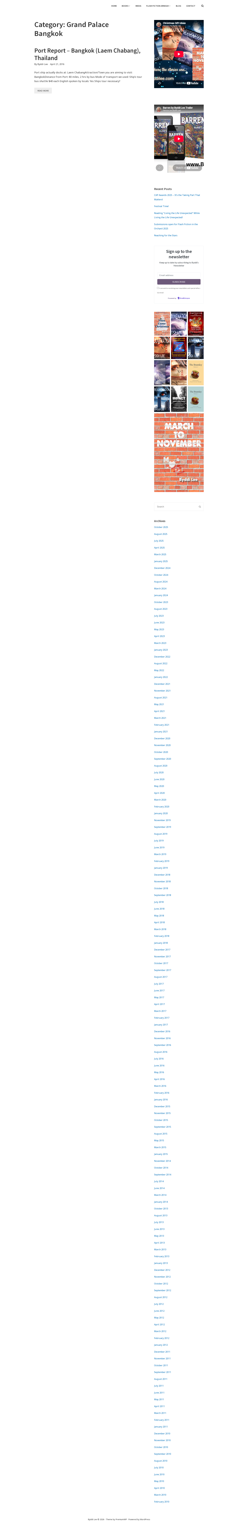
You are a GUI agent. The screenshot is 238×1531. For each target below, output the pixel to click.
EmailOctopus (185, 298)
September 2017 (162, 970)
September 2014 (162, 1174)
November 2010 (162, 1440)
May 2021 (159, 704)
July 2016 (159, 1058)
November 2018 (162, 881)
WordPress (145, 1519)
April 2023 (159, 636)
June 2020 (159, 779)
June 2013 (159, 1229)
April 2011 (159, 1406)
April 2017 (159, 1004)
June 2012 (159, 1310)
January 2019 (161, 867)
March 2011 (160, 1413)
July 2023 (159, 615)
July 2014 (159, 1181)
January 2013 (161, 1263)
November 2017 (162, 956)
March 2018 (160, 929)
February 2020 (161, 806)
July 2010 (159, 1467)
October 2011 (161, 1365)
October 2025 (161, 527)
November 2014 (162, 1160)
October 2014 (161, 1167)
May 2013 (159, 1235)
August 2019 (160, 833)
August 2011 (160, 1379)
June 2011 (159, 1392)
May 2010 (159, 1481)
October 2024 (161, 574)
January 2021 (161, 731)
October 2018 (161, 888)
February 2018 (161, 936)
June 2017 (159, 990)
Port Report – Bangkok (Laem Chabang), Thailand (87, 54)
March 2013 (160, 1249)
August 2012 (160, 1297)
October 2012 (161, 1283)
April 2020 (159, 792)
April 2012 (159, 1324)
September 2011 (162, 1372)
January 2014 (161, 1201)
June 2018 (159, 908)
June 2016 (159, 1065)
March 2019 (160, 854)
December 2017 (162, 949)
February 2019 (161, 861)
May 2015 (159, 1140)
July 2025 (159, 540)
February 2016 (161, 1092)
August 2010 (160, 1460)
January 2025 (161, 561)
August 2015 (160, 1133)
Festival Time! (161, 206)
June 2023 (159, 622)
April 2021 (159, 711)
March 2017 (160, 1011)
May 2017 (159, 997)
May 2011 (159, 1399)
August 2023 (160, 608)
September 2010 (162, 1453)
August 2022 (160, 663)
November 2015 (162, 1113)
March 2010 (160, 1494)
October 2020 (161, 752)
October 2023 (161, 602)
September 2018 (162, 895)
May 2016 (159, 1072)
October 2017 (161, 963)
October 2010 (161, 1447)
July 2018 (159, 902)
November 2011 (162, 1358)
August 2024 (160, 581)
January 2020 (161, 813)
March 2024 (160, 588)
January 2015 (161, 1154)
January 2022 (161, 677)
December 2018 (162, 874)
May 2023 (159, 629)
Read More (44, 91)
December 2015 (162, 1106)
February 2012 (161, 1338)
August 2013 (160, 1215)
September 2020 (162, 758)
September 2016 (162, 1045)
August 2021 (160, 697)
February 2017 (161, 1017)
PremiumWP (121, 1519)
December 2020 (162, 738)
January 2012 (161, 1344)
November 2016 (162, 1038)
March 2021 (160, 717)
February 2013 (161, 1256)
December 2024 (162, 568)
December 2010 (162, 1433)
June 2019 (159, 847)
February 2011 (161, 1419)
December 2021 (162, 683)
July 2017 (159, 983)
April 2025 (159, 547)
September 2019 (162, 826)
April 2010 (159, 1488)
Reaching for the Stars (165, 235)
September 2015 (162, 1126)
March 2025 (160, 554)
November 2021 (162, 690)
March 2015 (160, 1147)
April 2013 (159, 1242)
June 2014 (159, 1188)
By (41, 64)
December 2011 (162, 1351)
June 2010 (159, 1474)
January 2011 (161, 1426)
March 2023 (160, 643)
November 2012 (162, 1276)
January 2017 (161, 1024)
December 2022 (162, 656)
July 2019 (159, 840)
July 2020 (159, 772)
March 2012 (160, 1331)
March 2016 (160, 1085)
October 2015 (161, 1120)
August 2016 (160, 1051)
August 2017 (160, 976)
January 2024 (161, 595)
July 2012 (159, 1304)
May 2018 (159, 915)
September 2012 (162, 1290)
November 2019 (162, 820)
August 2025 (160, 534)
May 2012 (159, 1317)
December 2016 (162, 1031)
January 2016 (161, 1099)
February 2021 (161, 724)
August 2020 (160, 765)
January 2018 (161, 942)
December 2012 (162, 1269)
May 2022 (159, 670)
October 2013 (161, 1208)
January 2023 (161, 649)
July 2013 (159, 1222)
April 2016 (159, 1079)
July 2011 (159, 1385)
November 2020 (162, 745)
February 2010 (161, 1501)
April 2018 (159, 922)
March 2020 (160, 799)
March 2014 (160, 1194)
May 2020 (159, 786)
